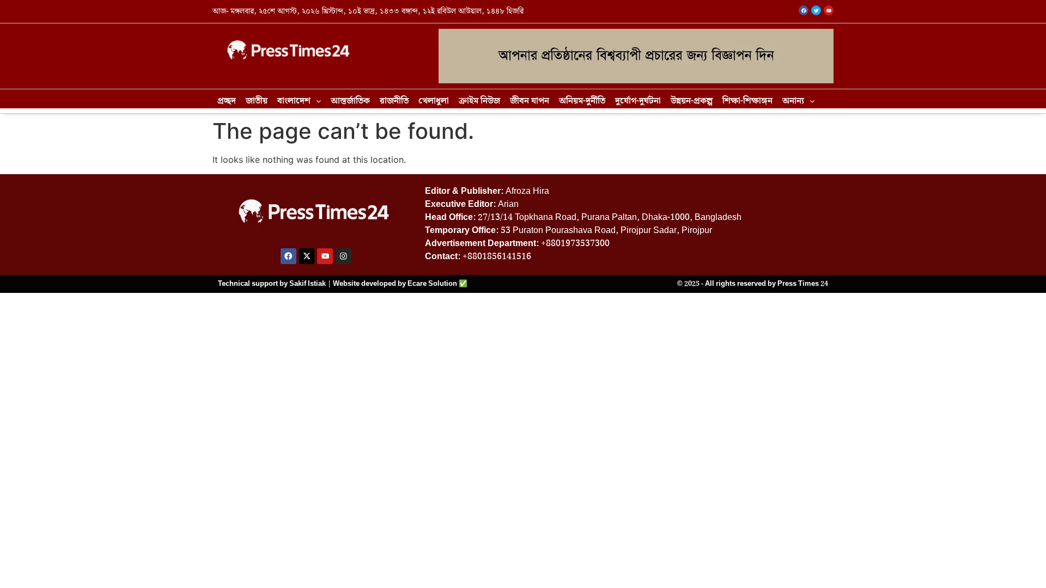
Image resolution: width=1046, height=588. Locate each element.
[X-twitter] (307, 256)
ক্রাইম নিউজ (479, 101)
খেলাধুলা (433, 101)
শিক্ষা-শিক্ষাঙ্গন (747, 101)
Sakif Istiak (307, 283)
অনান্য (793, 101)
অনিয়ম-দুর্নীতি (582, 101)
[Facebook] (288, 256)
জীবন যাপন (529, 101)
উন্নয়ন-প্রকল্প (692, 101)
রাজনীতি (394, 101)
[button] (299, 101)
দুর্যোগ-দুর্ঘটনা (638, 101)
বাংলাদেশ (294, 101)
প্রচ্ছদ (226, 101)
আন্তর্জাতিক (350, 101)
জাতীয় (256, 101)
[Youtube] (325, 256)
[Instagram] (343, 256)
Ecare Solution (432, 283)
